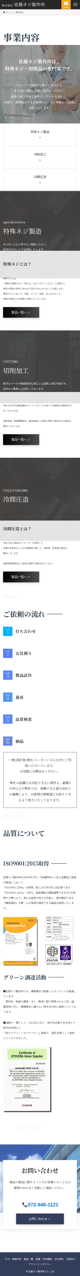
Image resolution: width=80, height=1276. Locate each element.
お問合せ (70, 1259)
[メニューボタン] (75, 4)
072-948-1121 (43, 1205)
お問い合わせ (38, 1218)
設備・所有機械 (44, 1259)
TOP (7, 1259)
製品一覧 (28, 1259)
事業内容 (16, 1259)
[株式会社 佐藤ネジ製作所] (23, 4)
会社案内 (59, 1259)
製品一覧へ (19, 312)
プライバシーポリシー (40, 1264)
